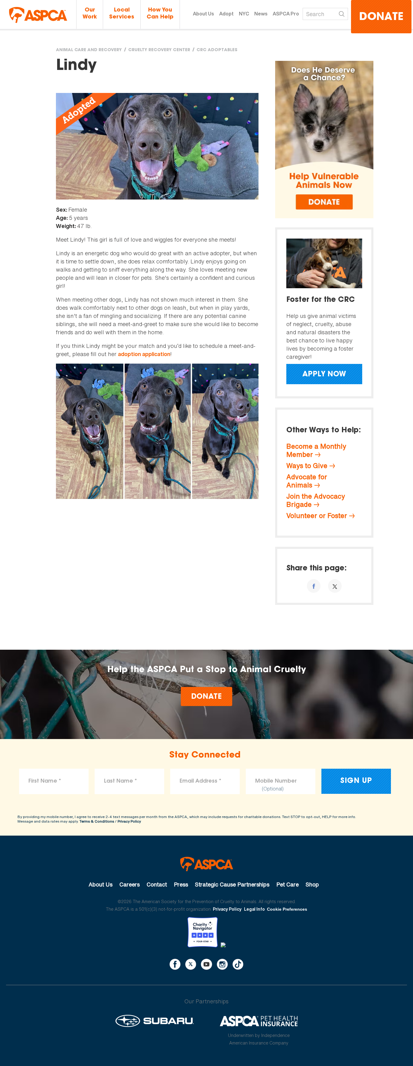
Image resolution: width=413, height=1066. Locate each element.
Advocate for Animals (306, 481)
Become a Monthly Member (316, 450)
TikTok (238, 964)
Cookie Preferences (287, 909)
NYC (244, 13)
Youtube (206, 964)
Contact (157, 884)
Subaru (154, 1021)
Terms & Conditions (97, 821)
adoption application (144, 354)
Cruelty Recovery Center (159, 50)
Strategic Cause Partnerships (232, 884)
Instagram (222, 964)
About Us (203, 13)
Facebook (175, 964)
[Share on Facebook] (313, 586)
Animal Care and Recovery (89, 50)
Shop (312, 884)
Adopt (226, 13)
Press (181, 884)
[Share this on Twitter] (335, 586)
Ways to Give (306, 465)
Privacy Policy (129, 821)
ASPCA (206, 864)
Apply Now (324, 374)
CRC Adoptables (217, 50)
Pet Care (287, 884)
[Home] (38, 15)
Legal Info (254, 909)
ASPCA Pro (286, 13)
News (261, 13)
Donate (381, 17)
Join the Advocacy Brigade (315, 500)
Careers (129, 884)
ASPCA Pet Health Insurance (259, 1021)
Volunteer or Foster (316, 515)
